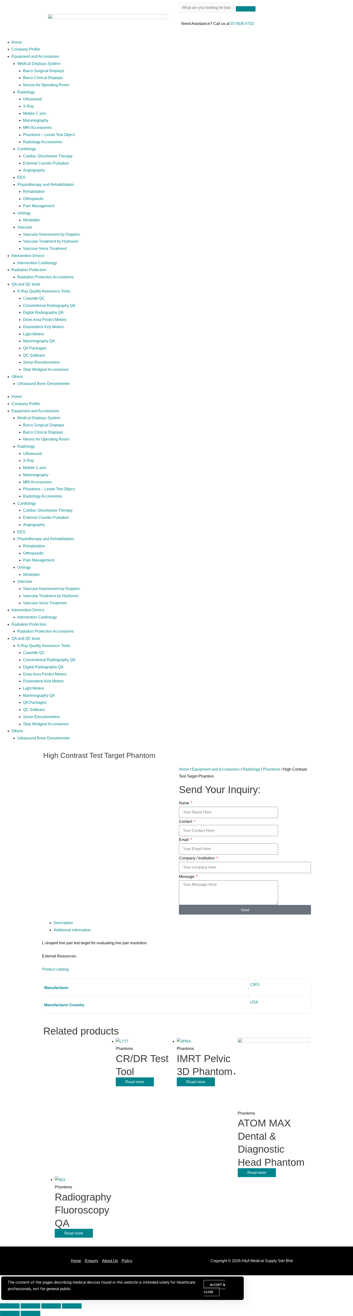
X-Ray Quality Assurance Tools (43, 291)
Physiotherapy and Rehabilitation (45, 185)
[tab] (182, 923)
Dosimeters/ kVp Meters (43, 327)
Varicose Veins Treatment (45, 248)
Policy (127, 1261)
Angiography (34, 170)
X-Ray (28, 106)
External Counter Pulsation (46, 163)
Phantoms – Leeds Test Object (49, 135)
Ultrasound (32, 99)
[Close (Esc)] (10, 1306)
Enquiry (91, 1261)
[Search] (246, 8)
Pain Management (38, 206)
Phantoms (271, 769)
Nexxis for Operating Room (46, 85)
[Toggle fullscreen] (51, 1306)
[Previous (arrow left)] (10, 1313)
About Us (110, 1261)
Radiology (26, 92)
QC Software (34, 355)
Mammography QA (39, 341)
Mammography (36, 120)
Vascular (24, 227)
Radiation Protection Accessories (45, 277)
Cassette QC (34, 298)
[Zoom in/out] (72, 1306)
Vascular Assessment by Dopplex (51, 234)
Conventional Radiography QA (49, 305)
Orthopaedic (33, 199)
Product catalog (55, 969)
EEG (21, 177)
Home (17, 42)
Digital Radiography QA (43, 312)
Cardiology (26, 149)
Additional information (72, 930)
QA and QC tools (26, 284)
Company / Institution (197, 858)
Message (187, 877)
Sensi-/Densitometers (41, 362)
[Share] (30, 1306)
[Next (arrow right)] (30, 1313)
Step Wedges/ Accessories (46, 369)
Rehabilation (34, 191)
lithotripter (31, 220)
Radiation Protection (29, 270)
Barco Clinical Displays (43, 78)
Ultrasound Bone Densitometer (43, 384)
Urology (24, 213)
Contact (186, 821)
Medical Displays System (38, 64)
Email (184, 840)
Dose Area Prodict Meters (45, 320)
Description (63, 923)
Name (184, 803)
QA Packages (34, 348)
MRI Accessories (37, 128)
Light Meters (33, 334)
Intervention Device (28, 256)
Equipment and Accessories (35, 56)
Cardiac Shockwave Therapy (48, 156)
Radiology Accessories (42, 142)
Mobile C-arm (34, 113)
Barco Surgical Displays (43, 71)
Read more (134, 1082)
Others (17, 377)
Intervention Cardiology (37, 263)
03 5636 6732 (242, 24)
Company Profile (26, 49)
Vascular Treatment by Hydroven (51, 241)
